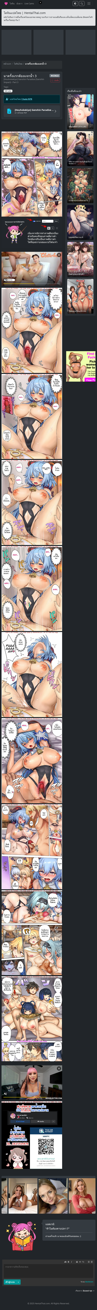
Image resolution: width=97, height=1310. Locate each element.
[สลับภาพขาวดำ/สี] (75, 3)
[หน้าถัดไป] (47, 174)
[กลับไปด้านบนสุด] (17, 174)
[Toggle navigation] (88, 3)
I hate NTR (27, 99)
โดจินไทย (18, 63)
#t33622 (55, 75)
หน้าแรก (7, 63)
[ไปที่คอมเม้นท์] (47, 1135)
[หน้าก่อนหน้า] (17, 330)
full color (8, 91)
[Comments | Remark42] (48, 1276)
